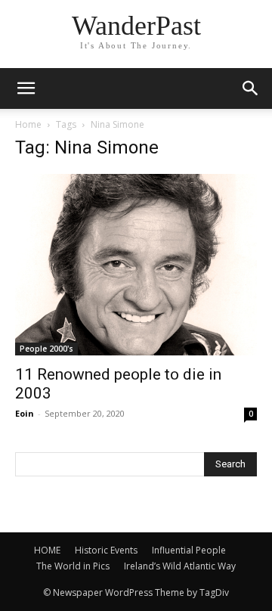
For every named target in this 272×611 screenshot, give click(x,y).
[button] (251, 88)
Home (28, 124)
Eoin (24, 413)
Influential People (189, 550)
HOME (47, 550)
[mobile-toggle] (26, 88)
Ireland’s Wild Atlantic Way (180, 566)
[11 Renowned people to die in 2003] (136, 264)
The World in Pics (73, 566)
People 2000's (46, 348)
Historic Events (106, 550)
